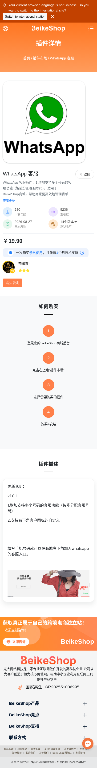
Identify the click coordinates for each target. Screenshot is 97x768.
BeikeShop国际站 (62, 753)
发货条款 (35, 749)
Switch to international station (25, 16)
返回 (84, 174)
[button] (48, 703)
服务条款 (22, 749)
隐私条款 (8, 749)
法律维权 (17, 753)
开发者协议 (70, 749)
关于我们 (43, 753)
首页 (26, 58)
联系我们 (30, 753)
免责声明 (84, 749)
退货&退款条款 (52, 749)
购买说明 (12, 283)
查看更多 (9, 200)
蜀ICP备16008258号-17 (73, 762)
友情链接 (80, 753)
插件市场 (40, 58)
